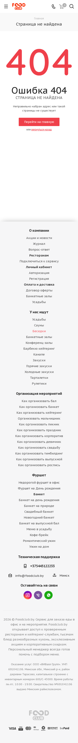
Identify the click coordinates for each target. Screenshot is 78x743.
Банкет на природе (39, 506)
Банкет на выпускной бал (39, 523)
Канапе (39, 354)
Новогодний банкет (39, 517)
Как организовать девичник (39, 442)
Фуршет (39, 475)
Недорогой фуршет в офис (39, 482)
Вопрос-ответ (39, 249)
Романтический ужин (39, 541)
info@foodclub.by (29, 576)
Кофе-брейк (39, 535)
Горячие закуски (39, 366)
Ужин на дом (39, 547)
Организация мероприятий (39, 393)
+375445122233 (42, 566)
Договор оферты (39, 290)
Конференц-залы (39, 343)
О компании (39, 230)
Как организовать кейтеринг (39, 413)
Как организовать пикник (39, 424)
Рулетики (39, 383)
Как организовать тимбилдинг (39, 453)
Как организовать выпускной (39, 459)
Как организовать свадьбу (39, 448)
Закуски (39, 360)
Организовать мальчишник (39, 418)
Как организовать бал (39, 401)
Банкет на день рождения (39, 500)
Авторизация (39, 273)
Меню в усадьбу (39, 529)
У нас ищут (39, 312)
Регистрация (39, 279)
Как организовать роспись (39, 465)
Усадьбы (39, 302)
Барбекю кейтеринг (39, 348)
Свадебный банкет (39, 512)
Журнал (39, 244)
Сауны (39, 325)
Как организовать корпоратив (39, 436)
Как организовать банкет (39, 407)
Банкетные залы (39, 296)
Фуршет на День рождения (39, 488)
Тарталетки (39, 378)
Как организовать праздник (39, 430)
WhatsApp (48, 595)
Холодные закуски (39, 372)
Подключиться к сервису (39, 261)
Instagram (28, 595)
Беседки (39, 331)
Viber (38, 595)
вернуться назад (41, 129)
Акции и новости (39, 238)
